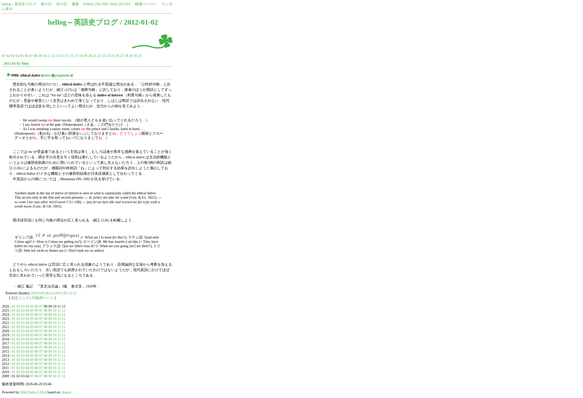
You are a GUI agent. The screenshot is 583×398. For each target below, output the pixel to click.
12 (53, 56)
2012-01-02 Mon (16, 63)
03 (13, 56)
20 (90, 56)
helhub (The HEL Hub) (101, 4)
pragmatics (62, 75)
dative (47, 75)
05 (22, 56)
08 (35, 56)
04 (17, 56)
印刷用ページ (43, 298)
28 (126, 56)
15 (67, 56)
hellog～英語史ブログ (19, 4)
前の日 (46, 4)
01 (3, 56)
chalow (66, 392)
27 (122, 56)
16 (72, 56)
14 (62, 56)
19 (85, 56)
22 (99, 56)
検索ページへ (146, 4)
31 (140, 56)
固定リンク (20, 298)
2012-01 (124, 4)
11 (49, 56)
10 (44, 56)
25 (113, 56)
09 (40, 56)
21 (94, 56)
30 (135, 56)
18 (81, 56)
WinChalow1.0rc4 (33, 392)
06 (26, 56)
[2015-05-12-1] (65, 293)
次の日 (61, 4)
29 (131, 56)
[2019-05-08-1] (42, 293)
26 (117, 56)
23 (103, 56)
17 (76, 56)
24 (108, 56)
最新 (75, 4)
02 (8, 56)
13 (58, 56)
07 (31, 56)
